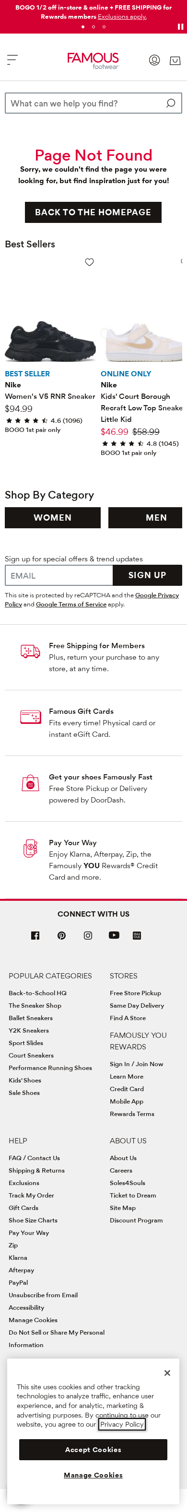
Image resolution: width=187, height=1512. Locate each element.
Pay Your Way (73, 842)
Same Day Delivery (137, 1005)
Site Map (123, 1207)
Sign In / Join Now (137, 1064)
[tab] (83, 26)
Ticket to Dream (133, 1195)
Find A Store (128, 1018)
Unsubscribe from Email (43, 1295)
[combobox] (93, 103)
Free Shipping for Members (97, 645)
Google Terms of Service (71, 604)
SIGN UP (147, 575)
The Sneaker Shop (35, 1005)
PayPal (18, 1282)
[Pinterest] (62, 939)
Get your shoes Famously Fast (100, 776)
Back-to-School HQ (38, 993)
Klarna (18, 1257)
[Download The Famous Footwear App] (137, 936)
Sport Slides (26, 1043)
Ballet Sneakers (31, 1018)
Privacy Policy (122, 1424)
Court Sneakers (31, 1055)
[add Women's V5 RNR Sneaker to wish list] (89, 262)
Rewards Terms (132, 1113)
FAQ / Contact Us (34, 1158)
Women (53, 517)
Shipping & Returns (37, 1170)
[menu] (12, 64)
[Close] (167, 1373)
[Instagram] (88, 939)
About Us (123, 1158)
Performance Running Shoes (50, 1067)
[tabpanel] (93, 10)
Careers (121, 1170)
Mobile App (126, 1101)
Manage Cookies (33, 1320)
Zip (13, 1245)
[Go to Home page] (93, 61)
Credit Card (127, 1089)
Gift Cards (23, 1207)
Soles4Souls (127, 1182)
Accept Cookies (93, 1449)
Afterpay (21, 1270)
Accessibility (26, 1307)
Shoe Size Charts (33, 1220)
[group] (53, 517)
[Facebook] (35, 939)
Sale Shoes (24, 1092)
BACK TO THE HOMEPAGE (93, 212)
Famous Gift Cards (81, 711)
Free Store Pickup (135, 993)
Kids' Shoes (25, 1080)
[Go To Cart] (174, 60)
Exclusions (24, 1182)
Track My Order (31, 1195)
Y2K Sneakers (29, 1030)
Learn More (126, 1076)
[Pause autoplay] (180, 27)
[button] (122, 16)
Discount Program (136, 1220)
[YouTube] (114, 939)
